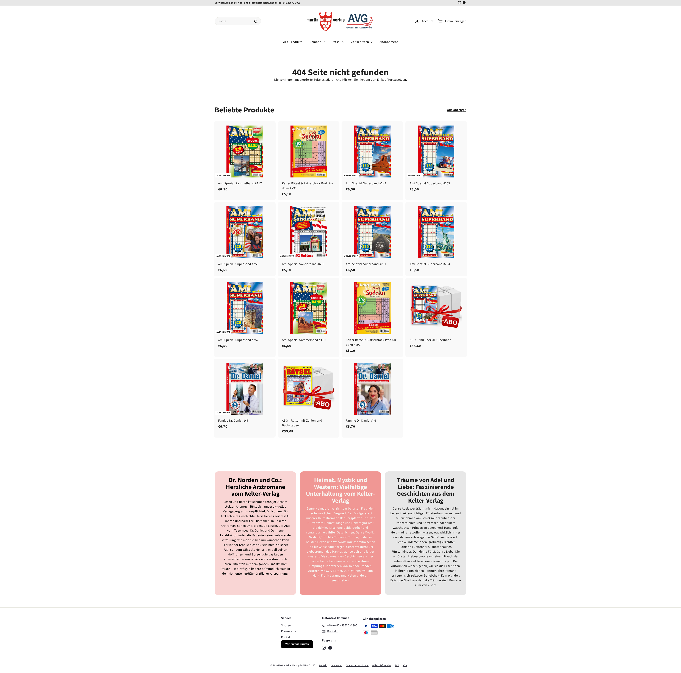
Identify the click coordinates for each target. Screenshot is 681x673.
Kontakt (286, 637)
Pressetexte (289, 631)
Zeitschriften (360, 42)
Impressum (336, 665)
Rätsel (336, 42)
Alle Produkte (293, 42)
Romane (315, 42)
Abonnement (389, 42)
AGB (405, 665)
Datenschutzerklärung (357, 665)
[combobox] (238, 21)
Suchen (286, 625)
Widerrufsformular (381, 665)
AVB (397, 665)
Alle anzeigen (456, 110)
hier (361, 79)
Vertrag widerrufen (297, 644)
